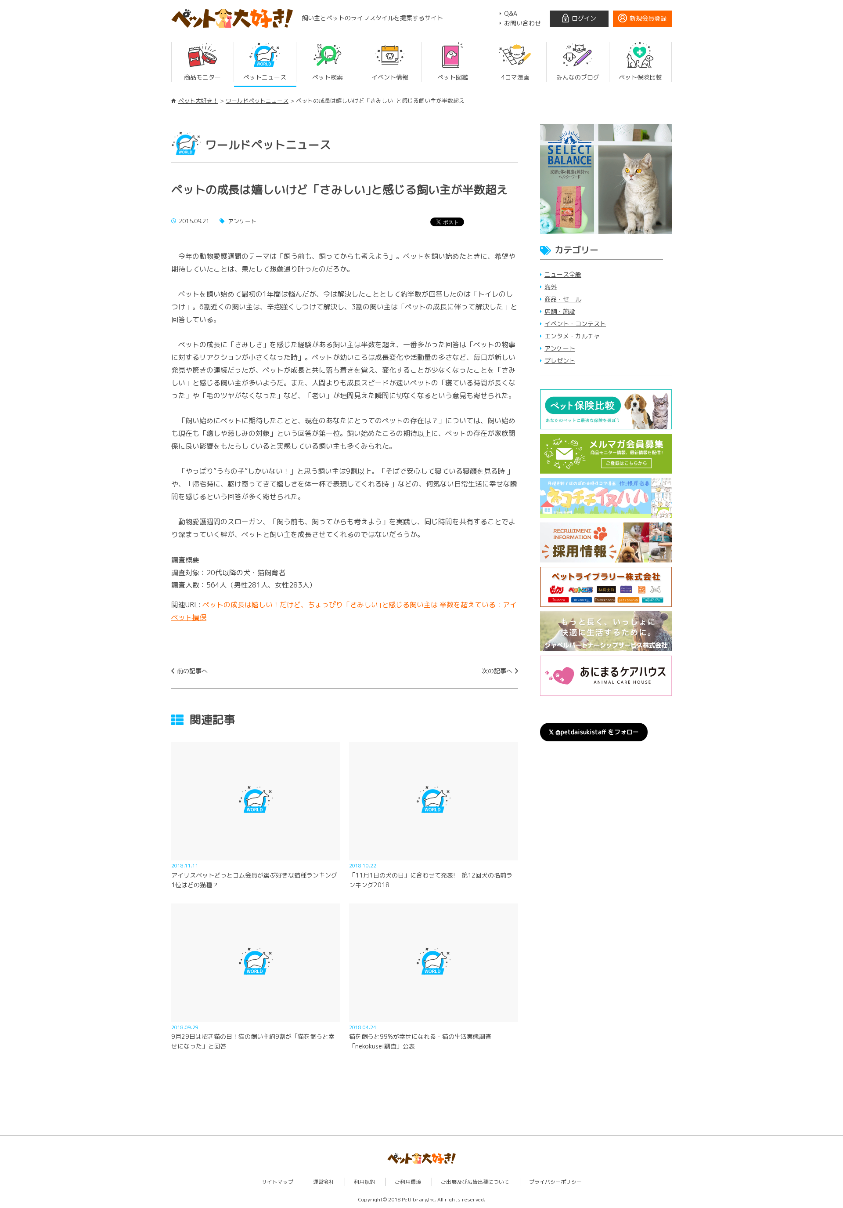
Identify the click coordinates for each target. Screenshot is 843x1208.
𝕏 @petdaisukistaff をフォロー (594, 732)
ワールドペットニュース (257, 101)
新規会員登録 (648, 18)
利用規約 (364, 1182)
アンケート (559, 348)
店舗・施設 (559, 311)
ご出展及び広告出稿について (475, 1182)
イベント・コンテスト (575, 323)
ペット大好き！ (198, 101)
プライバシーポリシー (555, 1182)
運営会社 (323, 1182)
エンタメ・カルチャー (575, 336)
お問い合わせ (522, 23)
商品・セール (562, 299)
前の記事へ (192, 671)
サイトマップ (277, 1182)
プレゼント (559, 360)
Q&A (510, 13)
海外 (550, 287)
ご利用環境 (408, 1182)
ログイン (584, 18)
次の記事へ (497, 671)
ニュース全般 (562, 274)
